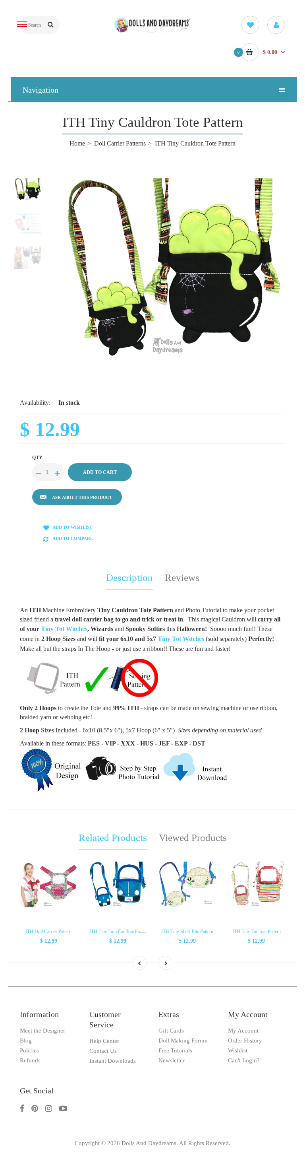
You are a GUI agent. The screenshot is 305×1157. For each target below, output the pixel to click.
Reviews (182, 577)
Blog (26, 1040)
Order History (245, 1040)
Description (129, 577)
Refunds (30, 1060)
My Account (243, 1030)
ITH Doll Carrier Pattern (48, 931)
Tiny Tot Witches (64, 628)
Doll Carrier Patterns (120, 143)
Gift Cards (171, 1030)
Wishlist (237, 1050)
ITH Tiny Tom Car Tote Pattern (118, 931)
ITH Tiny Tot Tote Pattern (256, 931)
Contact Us (103, 1051)
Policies (29, 1050)
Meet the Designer (42, 1030)
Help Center (104, 1041)
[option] (172, 268)
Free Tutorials (175, 1050)
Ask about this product (82, 497)
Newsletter (171, 1060)
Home (77, 143)
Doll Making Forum (183, 1040)
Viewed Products (193, 837)
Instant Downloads (112, 1061)
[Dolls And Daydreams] (152, 31)
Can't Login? (244, 1060)
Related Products (113, 837)
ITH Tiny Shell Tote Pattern (187, 931)
